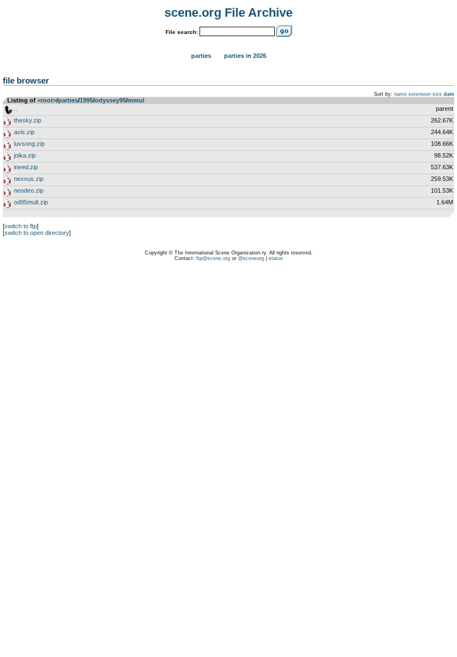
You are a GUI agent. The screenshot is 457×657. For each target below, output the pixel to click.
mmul (136, 100)
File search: (182, 32)
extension (420, 94)
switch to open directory (36, 232)
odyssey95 (110, 100)
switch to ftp (20, 226)
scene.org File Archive (228, 12)
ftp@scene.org (213, 258)
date (449, 94)
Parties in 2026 (245, 55)
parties (68, 100)
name (400, 94)
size (437, 94)
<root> (46, 100)
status (276, 258)
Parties (201, 55)
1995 (86, 100)
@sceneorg (251, 258)
